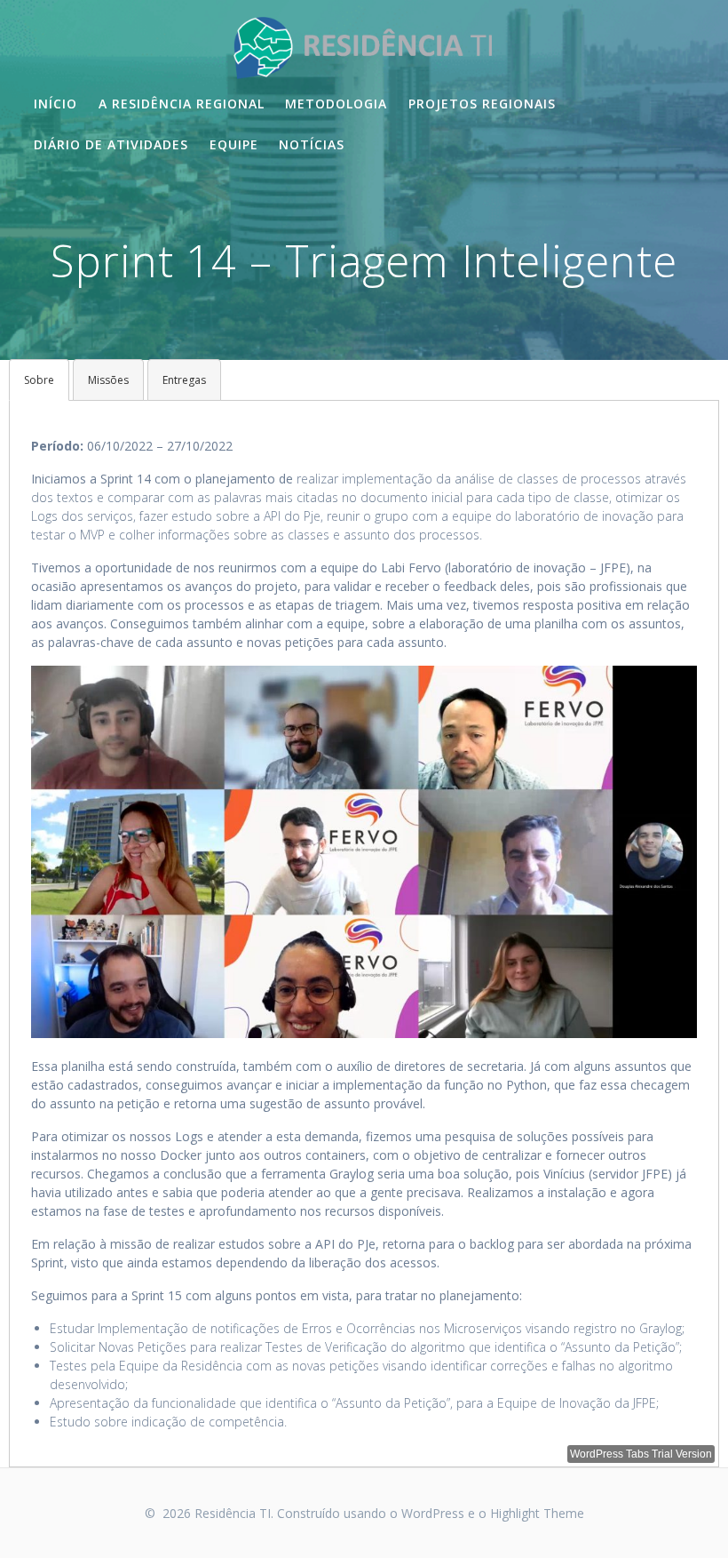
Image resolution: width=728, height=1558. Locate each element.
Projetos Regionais (482, 103)
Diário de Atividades (111, 144)
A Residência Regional (182, 103)
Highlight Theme (537, 1513)
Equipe (234, 144)
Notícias (311, 144)
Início (55, 103)
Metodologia (336, 103)
